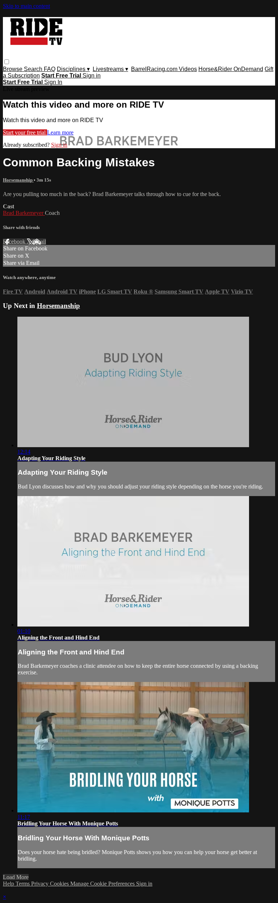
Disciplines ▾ (73, 69)
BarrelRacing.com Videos (164, 69)
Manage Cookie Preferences (103, 884)
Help (9, 884)
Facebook (15, 241)
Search (34, 69)
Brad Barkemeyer (24, 213)
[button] (6, 61)
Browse (13, 69)
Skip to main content (26, 6)
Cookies (60, 884)
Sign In (53, 82)
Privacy (40, 884)
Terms (23, 884)
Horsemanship (18, 180)
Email (39, 241)
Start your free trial (25, 132)
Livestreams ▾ (110, 69)
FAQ (49, 69)
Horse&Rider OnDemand (230, 69)
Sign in (92, 75)
